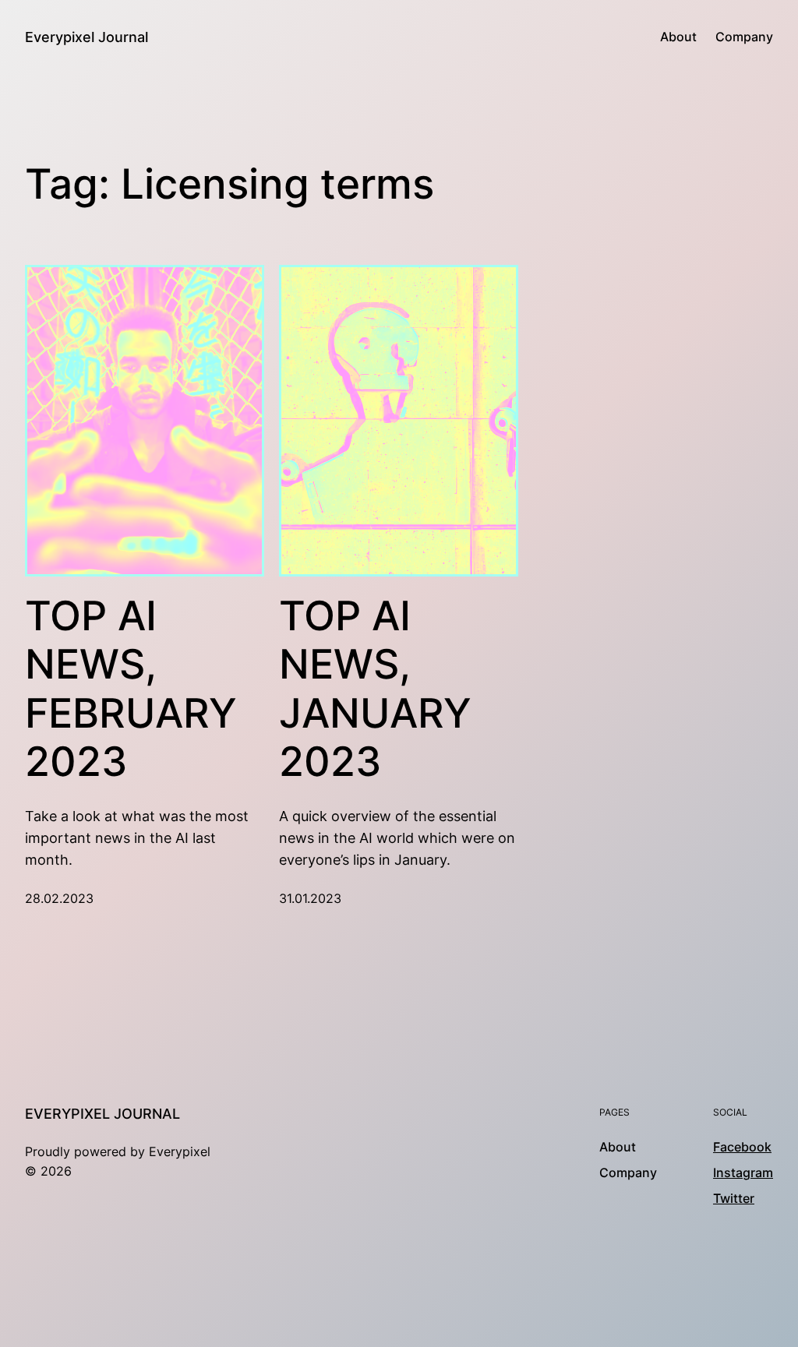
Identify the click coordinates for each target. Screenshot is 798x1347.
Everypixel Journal (86, 37)
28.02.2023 (59, 898)
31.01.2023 (310, 898)
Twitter (733, 1198)
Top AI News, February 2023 (131, 689)
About (678, 37)
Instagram (743, 1172)
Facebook (742, 1147)
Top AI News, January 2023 (375, 689)
